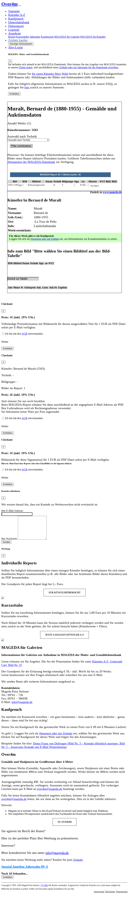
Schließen (14, 94)
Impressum (99, 891)
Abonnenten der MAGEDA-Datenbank (31, 162)
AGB (24, 333)
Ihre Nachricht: (9, 538)
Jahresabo (35, 36)
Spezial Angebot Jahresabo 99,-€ (24, 866)
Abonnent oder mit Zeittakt (44, 238)
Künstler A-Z (16, 15)
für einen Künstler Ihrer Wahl (50, 73)
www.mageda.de (112, 192)
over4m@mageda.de (49, 789)
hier (27, 87)
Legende (13, 29)
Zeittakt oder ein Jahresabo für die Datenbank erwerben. (89, 67)
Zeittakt (78, 859)
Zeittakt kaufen (18, 40)
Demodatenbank (18, 22)
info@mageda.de (22, 702)
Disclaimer (110, 891)
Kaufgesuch (16, 18)
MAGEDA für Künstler (93, 36)
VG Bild (44, 885)
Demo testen (25, 67)
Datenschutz (122, 891)
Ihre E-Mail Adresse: (12, 510)
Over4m (9, 4)
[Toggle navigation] (19, 5)
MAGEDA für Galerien (67, 36)
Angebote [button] (14, 33)
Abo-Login (15, 47)
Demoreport (16, 26)
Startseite (14, 11)
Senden (6, 542)
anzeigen (95, 185)
